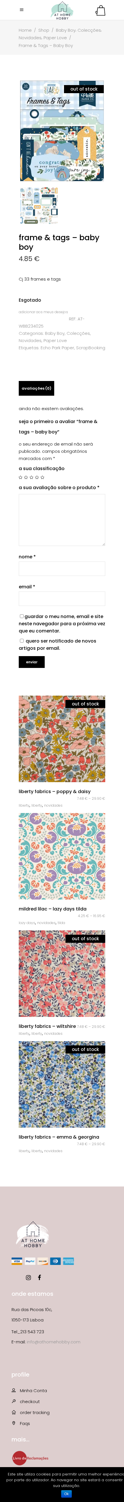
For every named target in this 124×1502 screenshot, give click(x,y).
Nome (27, 556)
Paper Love (55, 38)
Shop (43, 30)
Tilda (61, 922)
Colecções (89, 30)
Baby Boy (66, 30)
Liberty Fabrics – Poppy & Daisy (55, 791)
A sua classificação (42, 468)
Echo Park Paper (57, 348)
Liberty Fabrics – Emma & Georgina (59, 1137)
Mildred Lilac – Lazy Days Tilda (53, 909)
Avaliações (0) (36, 388)
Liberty (24, 805)
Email (27, 586)
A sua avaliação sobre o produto (59, 487)
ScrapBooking (90, 348)
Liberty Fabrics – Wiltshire (47, 1026)
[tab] (36, 388)
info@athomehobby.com (53, 1342)
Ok (66, 1494)
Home (25, 30)
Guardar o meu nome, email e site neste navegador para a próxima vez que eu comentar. (62, 623)
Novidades (30, 38)
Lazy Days (27, 922)
